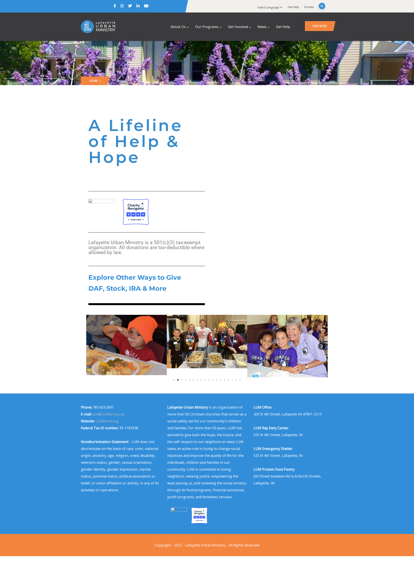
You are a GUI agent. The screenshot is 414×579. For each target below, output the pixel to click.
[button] (92, 346)
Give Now (319, 26)
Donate (309, 7)
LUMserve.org (107, 421)
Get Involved (238, 26)
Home (93, 81)
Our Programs (206, 26)
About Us (178, 26)
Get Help (293, 7)
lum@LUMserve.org (108, 414)
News (262, 26)
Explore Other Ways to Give (134, 277)
